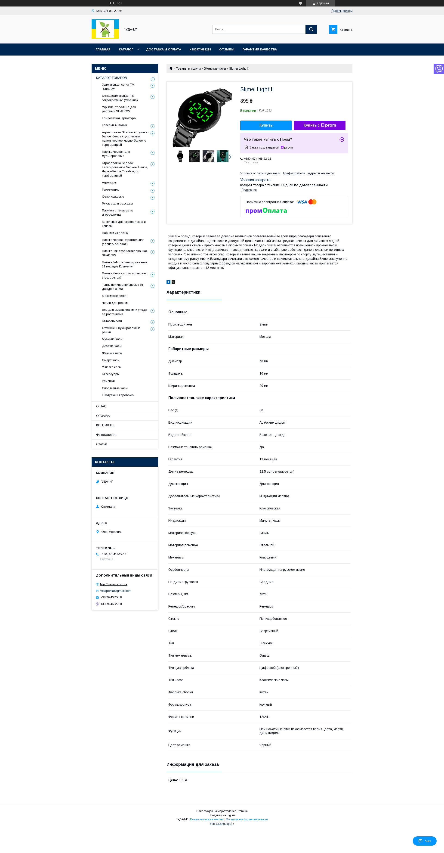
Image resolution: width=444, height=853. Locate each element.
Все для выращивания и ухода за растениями (124, 312)
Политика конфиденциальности (247, 819)
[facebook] (168, 283)
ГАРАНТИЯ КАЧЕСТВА (260, 49)
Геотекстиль (110, 189)
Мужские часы (112, 339)
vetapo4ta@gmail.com (115, 590)
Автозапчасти (112, 321)
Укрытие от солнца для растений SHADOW (119, 109)
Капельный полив (114, 125)
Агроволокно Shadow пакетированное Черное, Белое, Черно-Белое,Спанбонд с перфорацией (125, 169)
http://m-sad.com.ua (113, 584)
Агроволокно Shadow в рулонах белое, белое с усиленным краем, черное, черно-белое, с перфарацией (125, 138)
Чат (428, 841)
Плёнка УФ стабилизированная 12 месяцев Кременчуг (124, 264)
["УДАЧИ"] (105, 37)
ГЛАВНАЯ (103, 49)
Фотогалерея (106, 435)
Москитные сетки (114, 296)
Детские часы (112, 346)
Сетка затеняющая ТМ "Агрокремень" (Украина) (120, 98)
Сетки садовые (113, 196)
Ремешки (108, 381)
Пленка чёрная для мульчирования (116, 154)
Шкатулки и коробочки (118, 395)
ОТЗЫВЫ (226, 49)
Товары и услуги (188, 68)
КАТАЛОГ (126, 49)
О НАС (101, 406)
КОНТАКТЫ (105, 425)
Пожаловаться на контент (207, 819)
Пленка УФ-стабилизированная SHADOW (125, 253)
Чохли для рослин (115, 302)
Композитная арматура (119, 118)
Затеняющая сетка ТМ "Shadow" (118, 86)
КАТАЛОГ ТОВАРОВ (111, 78)
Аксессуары (110, 374)
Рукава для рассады (117, 203)
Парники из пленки (115, 233)
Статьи (101, 444)
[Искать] (311, 29)
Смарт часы (111, 360)
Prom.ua (242, 811)
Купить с (312, 125)
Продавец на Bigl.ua (222, 815)
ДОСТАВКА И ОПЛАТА (163, 49)
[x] (173, 283)
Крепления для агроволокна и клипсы (124, 224)
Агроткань (109, 182)
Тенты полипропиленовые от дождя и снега (122, 287)
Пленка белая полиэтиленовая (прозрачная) (124, 275)
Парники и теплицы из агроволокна (117, 212)
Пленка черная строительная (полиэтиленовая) (123, 242)
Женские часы (215, 68)
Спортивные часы (115, 388)
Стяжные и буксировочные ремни (121, 330)
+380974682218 (200, 49)
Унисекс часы (111, 367)
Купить (266, 125)
